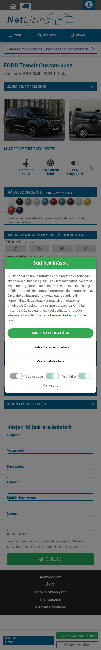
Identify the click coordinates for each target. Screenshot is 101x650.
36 (39, 248)
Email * (12, 482)
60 (85, 248)
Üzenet (12, 513)
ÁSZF (50, 584)
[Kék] (45, 201)
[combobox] (50, 49)
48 (62, 248)
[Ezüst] (36, 201)
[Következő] (92, 170)
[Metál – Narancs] (11, 210)
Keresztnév (15, 466)
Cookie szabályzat (50, 592)
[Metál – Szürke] (28, 201)
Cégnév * (14, 435)
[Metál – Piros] (53, 201)
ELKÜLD (53, 559)
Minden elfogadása (50, 333)
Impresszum (50, 599)
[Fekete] (19, 201)
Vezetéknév (16, 451)
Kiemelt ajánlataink (50, 607)
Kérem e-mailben (79, 644)
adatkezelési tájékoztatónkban (66, 315)
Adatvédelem (51, 577)
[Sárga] (87, 201)
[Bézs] (78, 201)
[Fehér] (11, 201)
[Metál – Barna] (70, 201)
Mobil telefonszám (21, 498)
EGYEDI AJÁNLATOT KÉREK (77, 636)
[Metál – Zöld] (62, 201)
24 (16, 248)
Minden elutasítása (50, 361)
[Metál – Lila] (19, 210)
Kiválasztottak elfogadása (51, 347)
